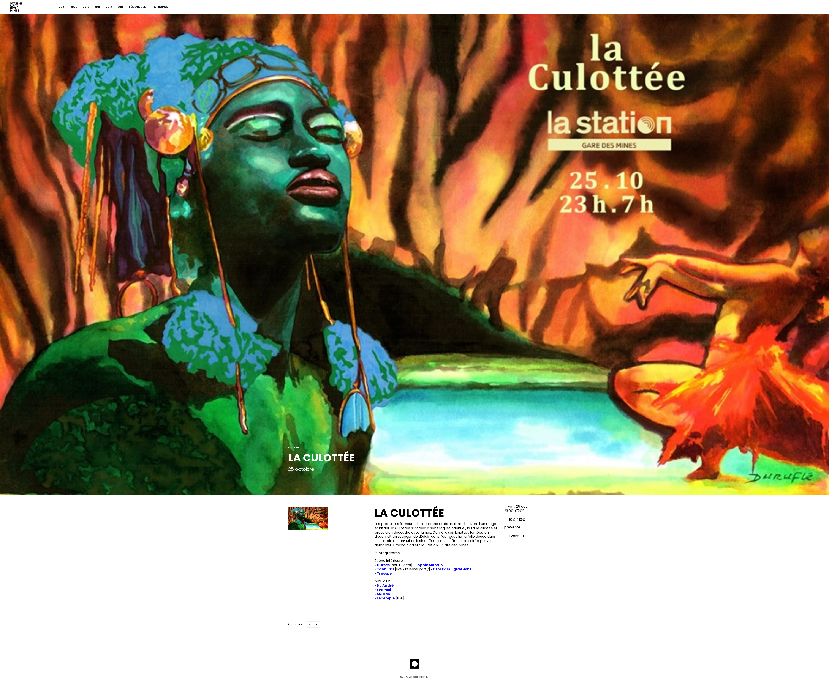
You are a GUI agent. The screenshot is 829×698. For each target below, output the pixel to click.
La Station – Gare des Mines (444, 545)
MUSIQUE (293, 447)
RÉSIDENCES (137, 7)
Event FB (516, 535)
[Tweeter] (302, 480)
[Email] (313, 480)
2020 (74, 7)
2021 (62, 7)
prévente (512, 527)
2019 (86, 7)
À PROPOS (161, 7)
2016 (120, 7)
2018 (97, 7)
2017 (109, 7)
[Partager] (290, 480)
